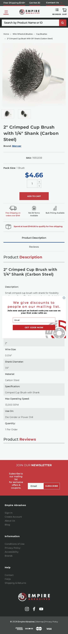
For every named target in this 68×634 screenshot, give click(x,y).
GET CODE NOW (34, 327)
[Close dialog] (64, 298)
